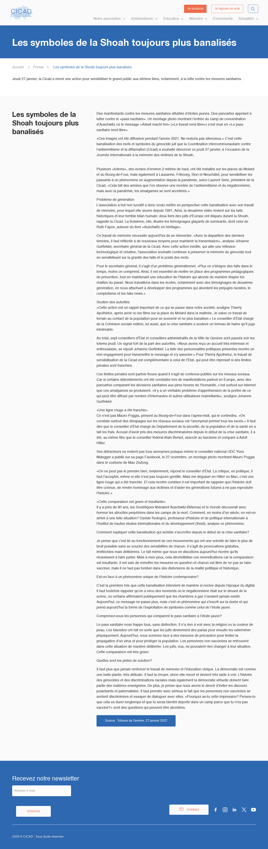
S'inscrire (33, 811)
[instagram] (225, 809)
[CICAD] (21, 12)
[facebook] (215, 809)
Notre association (107, 19)
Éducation (171, 19)
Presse (38, 67)
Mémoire (196, 19)
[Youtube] (253, 809)
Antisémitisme (142, 19)
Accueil (18, 67)
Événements (223, 19)
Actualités (246, 19)
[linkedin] (234, 809)
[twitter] (244, 809)
